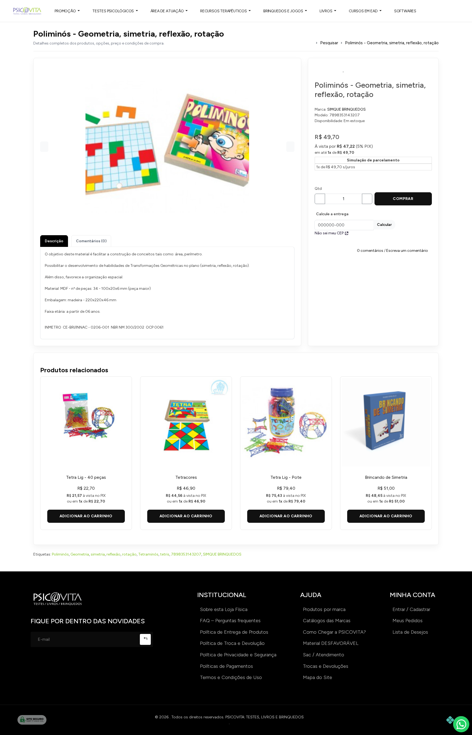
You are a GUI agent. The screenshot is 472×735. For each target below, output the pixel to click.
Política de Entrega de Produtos (234, 632)
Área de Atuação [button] (168, 11)
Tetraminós (148, 554)
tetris (164, 554)
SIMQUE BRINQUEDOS (346, 109)
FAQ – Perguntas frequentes (230, 621)
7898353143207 (186, 554)
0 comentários (370, 250)
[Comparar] (402, 70)
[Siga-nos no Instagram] (35, 664)
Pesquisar (329, 42)
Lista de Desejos (410, 632)
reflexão (113, 554)
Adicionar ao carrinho (86, 516)
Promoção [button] (65, 11)
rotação (129, 554)
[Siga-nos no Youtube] (88, 664)
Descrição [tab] (54, 241)
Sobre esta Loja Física (223, 609)
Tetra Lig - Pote (286, 477)
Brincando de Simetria (386, 477)
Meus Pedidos (408, 621)
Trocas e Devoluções (325, 666)
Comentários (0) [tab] (91, 241)
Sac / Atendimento (323, 655)
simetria (98, 554)
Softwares (405, 11)
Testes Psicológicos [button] (113, 11)
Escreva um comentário (407, 250)
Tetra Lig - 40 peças (86, 477)
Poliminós (60, 554)
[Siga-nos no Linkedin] (70, 664)
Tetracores (186, 477)
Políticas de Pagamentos (226, 666)
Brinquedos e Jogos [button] (283, 11)
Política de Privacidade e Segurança (238, 655)
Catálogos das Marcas (326, 621)
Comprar (403, 198)
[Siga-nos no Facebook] (53, 664)
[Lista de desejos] (343, 70)
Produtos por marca (324, 609)
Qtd (318, 188)
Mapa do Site (317, 677)
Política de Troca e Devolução (232, 643)
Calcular (384, 224)
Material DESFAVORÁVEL (330, 643)
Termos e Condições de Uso (231, 677)
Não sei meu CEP (329, 233)
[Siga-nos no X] (105, 664)
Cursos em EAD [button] (363, 11)
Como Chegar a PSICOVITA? (334, 632)
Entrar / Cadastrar (411, 609)
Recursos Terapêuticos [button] (224, 11)
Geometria (79, 554)
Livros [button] (326, 11)
